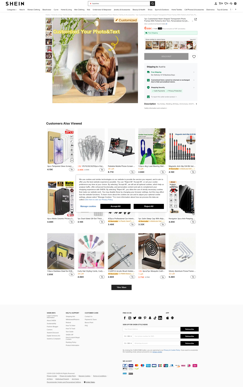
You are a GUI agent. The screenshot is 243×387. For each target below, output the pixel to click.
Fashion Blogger (52, 327)
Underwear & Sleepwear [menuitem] (102, 10)
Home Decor (67, 15)
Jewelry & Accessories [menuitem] (122, 10)
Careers (49, 330)
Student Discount (53, 333)
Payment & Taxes (91, 319)
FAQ (86, 326)
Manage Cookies (84, 376)
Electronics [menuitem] (210, 10)
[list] (143, 318)
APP (167, 313)
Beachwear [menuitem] (47, 10)
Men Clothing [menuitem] (79, 10)
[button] (230, 3)
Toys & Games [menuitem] (222, 10)
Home (48, 15)
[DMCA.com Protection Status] (130, 373)
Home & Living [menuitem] (66, 10)
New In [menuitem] (22, 10)
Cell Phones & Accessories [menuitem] (194, 10)
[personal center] (215, 3)
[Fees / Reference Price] (152, 29)
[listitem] (149, 45)
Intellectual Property (62, 379)
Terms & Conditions (99, 376)
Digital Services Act (53, 336)
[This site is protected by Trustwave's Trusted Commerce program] (125, 373)
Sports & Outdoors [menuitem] (162, 10)
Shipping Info (70, 316)
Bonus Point (89, 322)
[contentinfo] (161, 367)
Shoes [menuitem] (150, 10)
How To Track (70, 329)
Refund (68, 322)
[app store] (167, 319)
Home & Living (56, 15)
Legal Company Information (52, 316)
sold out (166, 56)
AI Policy (50, 379)
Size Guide (69, 332)
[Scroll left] (233, 9)
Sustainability (51, 323)
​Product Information (72, 345)
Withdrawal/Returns (72, 319)
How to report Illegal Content (73, 338)
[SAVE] (194, 56)
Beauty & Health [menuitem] (139, 10)
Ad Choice (75, 379)
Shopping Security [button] (158, 87)
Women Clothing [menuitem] (33, 10)
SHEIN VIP (69, 335)
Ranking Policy (71, 342)
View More (121, 287)
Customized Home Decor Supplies (85, 15)
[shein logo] (15, 3)
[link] (221, 3)
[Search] (152, 3)
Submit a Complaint (53, 339)
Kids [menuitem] (88, 10)
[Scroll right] (236, 9)
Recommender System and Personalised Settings (64, 382)
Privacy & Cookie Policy (172, 350)
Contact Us (88, 316)
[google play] (172, 319)
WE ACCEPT (127, 361)
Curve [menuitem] (56, 10)
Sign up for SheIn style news (135, 324)
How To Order (70, 326)
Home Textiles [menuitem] (176, 10)
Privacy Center (52, 376)
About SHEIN (51, 320)
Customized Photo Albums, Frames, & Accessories (116, 15)
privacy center (157, 352)
